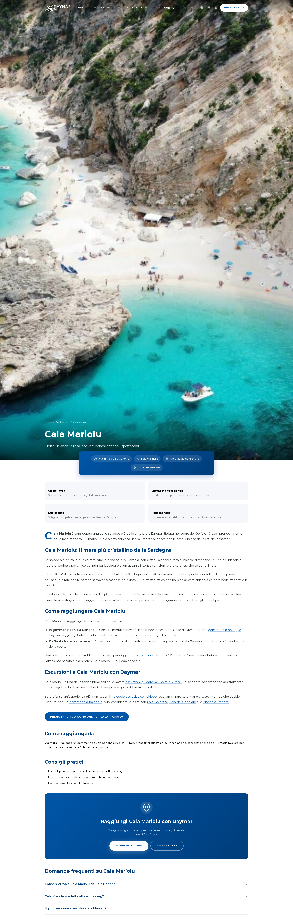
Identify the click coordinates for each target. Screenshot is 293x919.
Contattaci (167, 845)
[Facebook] (202, 8)
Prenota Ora (234, 7)
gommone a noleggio (85, 702)
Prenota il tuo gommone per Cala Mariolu (86, 716)
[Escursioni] (119, 8)
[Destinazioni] (146, 8)
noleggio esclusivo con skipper (135, 696)
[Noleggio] (95, 8)
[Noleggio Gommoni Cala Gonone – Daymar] (58, 7)
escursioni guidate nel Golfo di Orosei (153, 682)
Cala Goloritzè (157, 702)
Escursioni (108, 7)
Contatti (171, 7)
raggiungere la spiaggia (137, 655)
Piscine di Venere (216, 702)
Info (154, 7)
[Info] (160, 8)
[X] (216, 8)
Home (48, 422)
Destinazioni (133, 7)
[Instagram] (209, 8)
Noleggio (85, 7)
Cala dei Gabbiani (182, 702)
